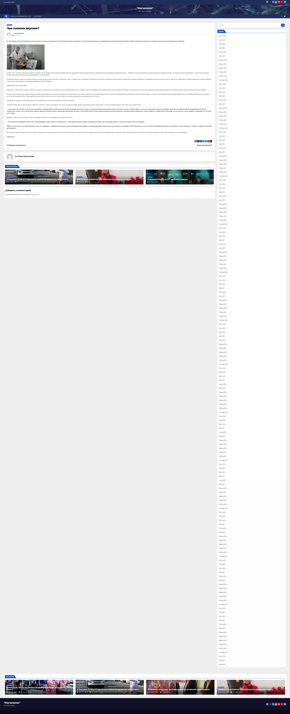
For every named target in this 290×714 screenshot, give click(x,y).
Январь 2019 (222, 396)
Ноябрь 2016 (222, 500)
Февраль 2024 (223, 156)
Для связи (37, 16)
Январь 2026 (222, 64)
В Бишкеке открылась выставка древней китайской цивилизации (179, 689)
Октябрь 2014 (223, 600)
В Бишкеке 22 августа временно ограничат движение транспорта (37, 179)
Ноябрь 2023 (222, 168)
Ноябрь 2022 (222, 216)
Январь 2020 (222, 348)
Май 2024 (221, 144)
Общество (9, 177)
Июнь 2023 (222, 188)
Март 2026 (222, 56)
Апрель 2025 (222, 100)
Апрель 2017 (222, 480)
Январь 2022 (222, 256)
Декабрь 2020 (223, 308)
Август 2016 (222, 512)
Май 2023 (221, 192)
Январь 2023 (222, 208)
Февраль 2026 (223, 60)
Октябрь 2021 (223, 268)
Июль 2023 (222, 184)
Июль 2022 (222, 232)
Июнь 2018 (222, 424)
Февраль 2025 (223, 108)
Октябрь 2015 (223, 552)
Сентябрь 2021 (223, 272)
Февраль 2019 (223, 392)
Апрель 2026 (222, 52)
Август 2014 (222, 608)
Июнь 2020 (222, 332)
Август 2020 (222, 324)
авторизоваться (35, 194)
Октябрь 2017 (223, 456)
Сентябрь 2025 (223, 80)
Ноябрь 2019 (222, 356)
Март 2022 (222, 248)
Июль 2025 (222, 88)
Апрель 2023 (222, 196)
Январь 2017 (222, 492)
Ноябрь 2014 (222, 596)
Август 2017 (222, 464)
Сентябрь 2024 (223, 128)
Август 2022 (222, 228)
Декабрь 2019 (223, 352)
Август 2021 (222, 276)
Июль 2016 (222, 516)
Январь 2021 (222, 304)
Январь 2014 (222, 636)
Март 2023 (222, 200)
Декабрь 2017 (223, 448)
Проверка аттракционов (16, 145)
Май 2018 (221, 428)
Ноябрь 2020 (222, 312)
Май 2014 (221, 620)
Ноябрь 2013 (222, 644)
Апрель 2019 (222, 384)
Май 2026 (221, 48)
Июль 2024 (222, 136)
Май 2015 (221, 572)
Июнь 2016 (222, 520)
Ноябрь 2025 (222, 72)
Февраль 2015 (223, 584)
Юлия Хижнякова (19, 33)
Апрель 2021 (222, 292)
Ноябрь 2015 (222, 548)
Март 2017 (222, 484)
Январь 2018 (222, 444)
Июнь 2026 (222, 44)
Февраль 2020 (223, 344)
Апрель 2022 (222, 244)
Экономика (9, 685)
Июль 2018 (222, 420)
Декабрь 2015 (223, 544)
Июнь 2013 (222, 664)
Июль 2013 (222, 660)
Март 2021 (222, 296)
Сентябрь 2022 (223, 224)
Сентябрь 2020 (223, 320)
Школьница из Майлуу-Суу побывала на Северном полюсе (104, 179)
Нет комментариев (26, 692)
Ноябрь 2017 (222, 452)
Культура (150, 687)
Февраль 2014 (223, 632)
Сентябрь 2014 (223, 604)
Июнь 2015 (222, 568)
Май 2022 (221, 240)
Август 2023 (222, 180)
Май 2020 (221, 336)
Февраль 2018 (223, 440)
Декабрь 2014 (223, 592)
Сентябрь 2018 (223, 412)
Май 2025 (221, 96)
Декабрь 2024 (223, 116)
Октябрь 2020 (223, 316)
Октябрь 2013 (223, 648)
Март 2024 (222, 152)
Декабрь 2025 (223, 68)
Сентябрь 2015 (223, 556)
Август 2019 (222, 368)
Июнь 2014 (222, 616)
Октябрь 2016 (223, 504)
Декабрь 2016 (223, 496)
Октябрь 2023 (223, 172)
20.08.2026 (11, 692)
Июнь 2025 (222, 92)
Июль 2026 (222, 40)
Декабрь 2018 (223, 400)
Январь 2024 (222, 160)
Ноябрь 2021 (222, 264)
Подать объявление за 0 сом (20, 16)
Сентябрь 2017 (223, 460)
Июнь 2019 (222, 376)
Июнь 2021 (222, 284)
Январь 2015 (222, 588)
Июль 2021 (222, 280)
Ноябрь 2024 (222, 120)
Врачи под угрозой (204, 145)
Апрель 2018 (222, 432)
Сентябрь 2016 (223, 508)
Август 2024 (222, 132)
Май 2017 (221, 476)
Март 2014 (222, 628)
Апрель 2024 (222, 148)
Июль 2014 (222, 612)
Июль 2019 (222, 372)
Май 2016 (221, 524)
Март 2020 (222, 340)
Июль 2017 (222, 468)
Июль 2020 (222, 328)
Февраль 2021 (223, 300)
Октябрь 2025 (223, 76)
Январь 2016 (222, 540)
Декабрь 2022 (223, 212)
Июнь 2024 (222, 140)
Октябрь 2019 (223, 360)
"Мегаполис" (145, 8)
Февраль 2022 (223, 252)
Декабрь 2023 (223, 164)
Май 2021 (221, 288)
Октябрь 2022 (223, 220)
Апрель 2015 (222, 576)
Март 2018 (222, 436)
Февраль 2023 (223, 204)
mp (17, 181)
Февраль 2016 (223, 536)
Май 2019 (221, 380)
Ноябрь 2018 (222, 404)
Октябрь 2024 (223, 124)
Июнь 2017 (222, 472)
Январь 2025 (222, 112)
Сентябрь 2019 (223, 364)
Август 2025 (222, 84)
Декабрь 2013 (223, 640)
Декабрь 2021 (223, 260)
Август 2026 (222, 36)
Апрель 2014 (222, 624)
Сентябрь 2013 (223, 652)
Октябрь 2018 (223, 408)
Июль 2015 (222, 564)
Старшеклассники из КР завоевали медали (167, 179)
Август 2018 (222, 416)
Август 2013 (222, 656)
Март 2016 (222, 532)
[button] (282, 16)
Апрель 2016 (222, 528)
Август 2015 (222, 560)
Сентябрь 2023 (223, 176)
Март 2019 (222, 388)
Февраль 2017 (223, 488)
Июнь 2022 (222, 236)
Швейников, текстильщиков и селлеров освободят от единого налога (35, 688)
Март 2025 (222, 104)
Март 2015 (222, 580)
